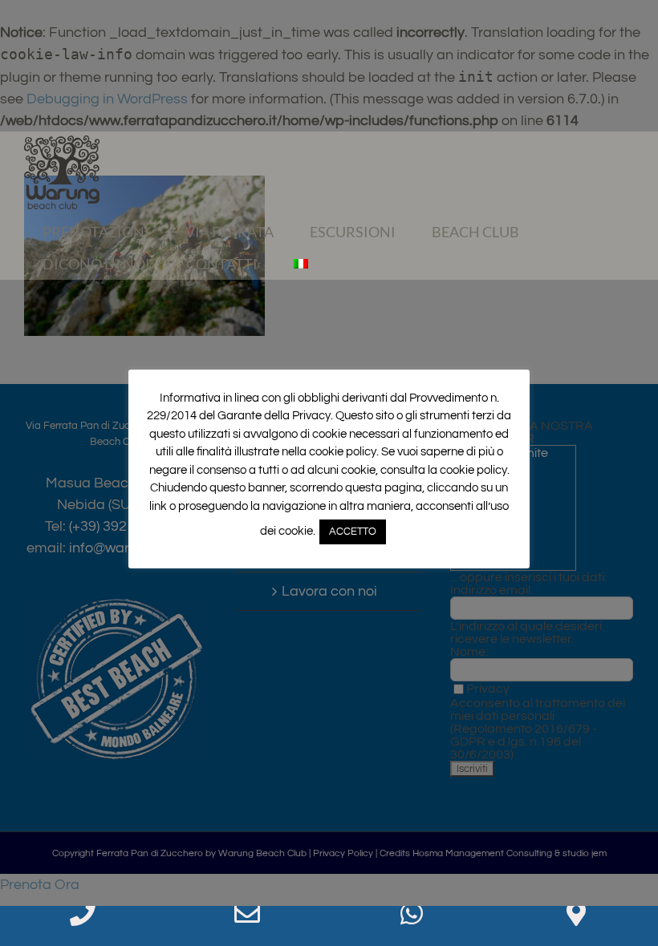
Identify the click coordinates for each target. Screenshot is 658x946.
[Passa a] (300, 264)
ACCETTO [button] (352, 531)
